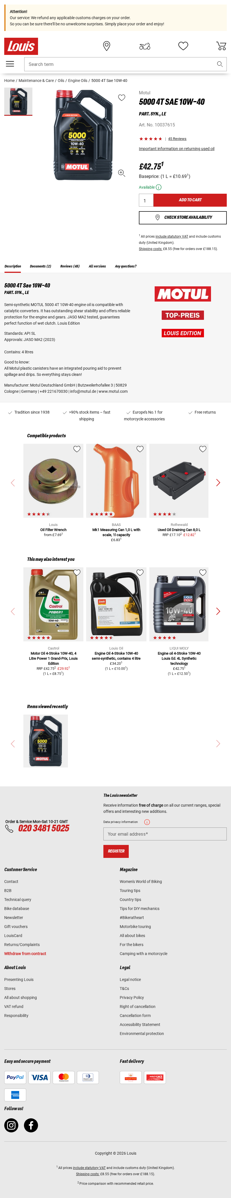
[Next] (218, 482)
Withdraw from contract (25, 953)
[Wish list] (183, 46)
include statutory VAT (172, 236)
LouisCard (13, 935)
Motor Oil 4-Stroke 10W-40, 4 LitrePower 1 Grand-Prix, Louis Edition (53, 658)
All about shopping (20, 997)
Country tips (130, 899)
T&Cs (124, 988)
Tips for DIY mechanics (139, 908)
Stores (9, 988)
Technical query (17, 899)
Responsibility (16, 1015)
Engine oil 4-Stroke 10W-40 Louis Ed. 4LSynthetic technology (179, 658)
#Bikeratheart (132, 917)
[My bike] (144, 46)
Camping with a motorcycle (143, 953)
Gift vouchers (16, 926)
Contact (11, 881)
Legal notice (130, 979)
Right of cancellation (138, 1006)
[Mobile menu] (9, 64)
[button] (220, 64)
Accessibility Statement (140, 1024)
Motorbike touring (135, 926)
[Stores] (106, 46)
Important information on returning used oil (176, 148)
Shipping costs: (150, 249)
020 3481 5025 (43, 829)
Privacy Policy (132, 997)
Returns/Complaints (22, 944)
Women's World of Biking (141, 881)
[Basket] (221, 46)
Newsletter (13, 917)
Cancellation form (135, 1015)
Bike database (16, 908)
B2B (8, 890)
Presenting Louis (19, 979)
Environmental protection (142, 1033)
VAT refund (13, 1006)
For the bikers (131, 944)
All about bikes (132, 935)
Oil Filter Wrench (53, 530)
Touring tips (130, 890)
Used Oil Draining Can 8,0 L (179, 530)
